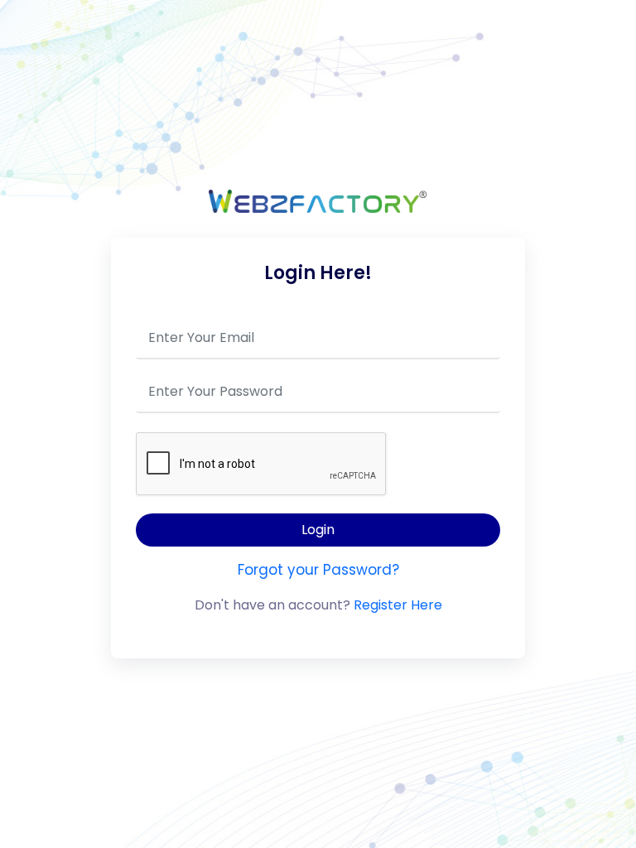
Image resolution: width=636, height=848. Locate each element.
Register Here (398, 604)
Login (318, 529)
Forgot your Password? (318, 570)
